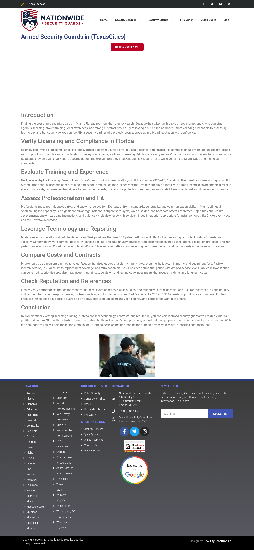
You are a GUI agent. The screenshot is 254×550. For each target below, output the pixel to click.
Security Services (125, 20)
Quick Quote (208, 20)
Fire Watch (186, 20)
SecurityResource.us (217, 541)
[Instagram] (220, 4)
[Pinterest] (229, 4)
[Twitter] (212, 4)
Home (104, 20)
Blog (226, 20)
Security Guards (158, 20)
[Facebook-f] (204, 4)
